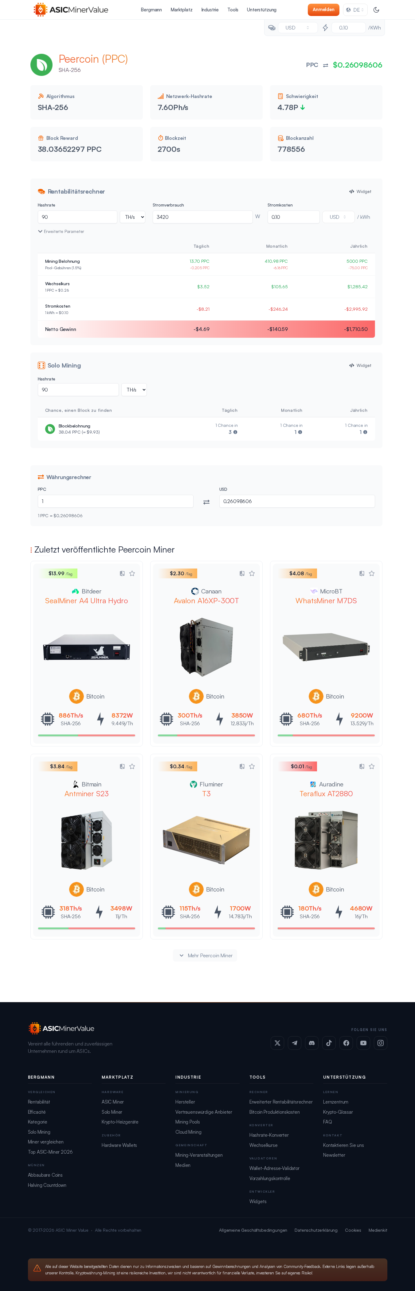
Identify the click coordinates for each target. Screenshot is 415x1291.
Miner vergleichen (46, 1142)
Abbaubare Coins (45, 1175)
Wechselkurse (263, 1145)
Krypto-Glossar (338, 1112)
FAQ (327, 1122)
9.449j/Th (122, 723)
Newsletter (334, 1155)
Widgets (258, 1201)
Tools (232, 10)
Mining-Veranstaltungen (198, 1155)
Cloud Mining (188, 1132)
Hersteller (185, 1102)
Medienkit (378, 1230)
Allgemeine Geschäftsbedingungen (253, 1230)
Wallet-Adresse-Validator (274, 1168)
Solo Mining (39, 1132)
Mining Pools (187, 1122)
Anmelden (324, 9)
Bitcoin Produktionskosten (274, 1112)
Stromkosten (280, 204)
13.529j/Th (361, 723)
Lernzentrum (335, 1102)
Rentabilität (39, 1102)
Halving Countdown (47, 1185)
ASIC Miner (113, 1102)
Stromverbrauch (168, 204)
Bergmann (151, 10)
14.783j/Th (240, 916)
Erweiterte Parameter (64, 231)
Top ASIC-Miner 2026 (50, 1152)
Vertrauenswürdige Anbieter (203, 1112)
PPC (42, 489)
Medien (182, 1165)
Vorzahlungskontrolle (269, 1178)
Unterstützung (261, 10)
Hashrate (47, 204)
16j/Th (360, 916)
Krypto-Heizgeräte (120, 1122)
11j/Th (121, 916)
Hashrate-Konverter (269, 1135)
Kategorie (38, 1122)
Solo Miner (112, 1112)
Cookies (353, 1230)
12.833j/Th (242, 723)
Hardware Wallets (119, 1145)
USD (223, 489)
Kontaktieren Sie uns (343, 1145)
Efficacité (37, 1112)
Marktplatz (181, 10)
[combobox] (355, 10)
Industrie (210, 10)
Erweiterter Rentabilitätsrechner (281, 1102)
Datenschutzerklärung (316, 1230)
